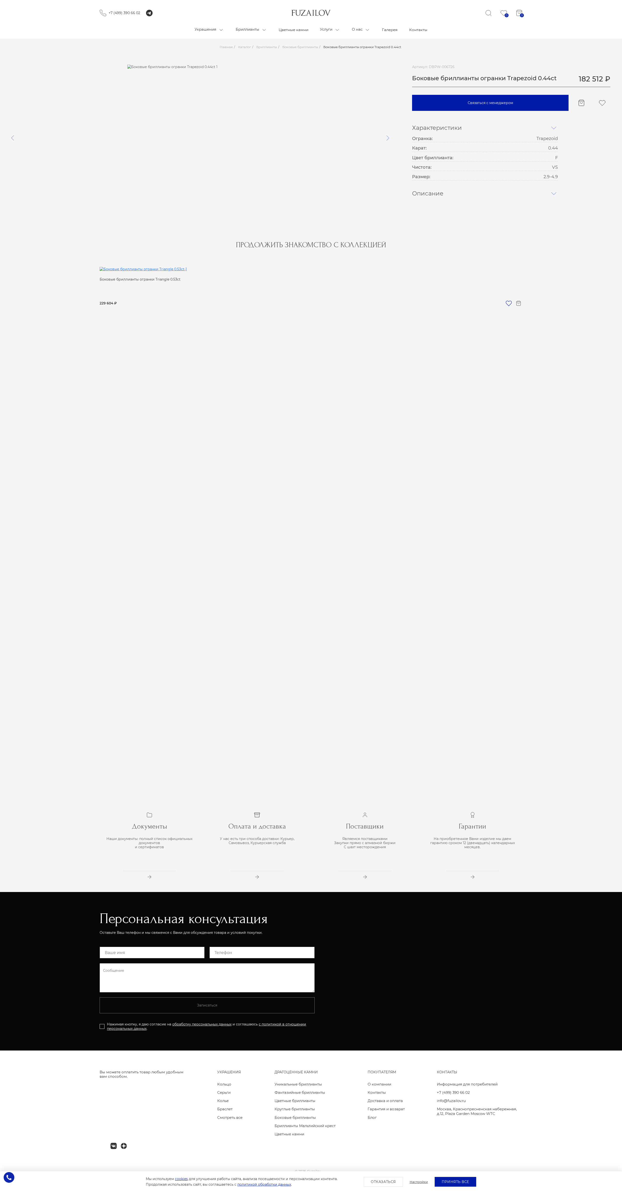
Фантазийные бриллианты (300, 1092)
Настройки (419, 1182)
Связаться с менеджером (490, 103)
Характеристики (437, 128)
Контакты (377, 1092)
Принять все (455, 1182)
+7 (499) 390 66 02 (124, 13)
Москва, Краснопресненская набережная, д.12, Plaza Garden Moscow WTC (477, 1111)
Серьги (224, 1092)
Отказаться (383, 1182)
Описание (427, 193)
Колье (223, 1100)
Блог (372, 1117)
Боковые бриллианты (295, 1117)
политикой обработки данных (264, 1184)
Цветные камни (289, 1134)
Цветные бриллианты (295, 1100)
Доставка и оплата (385, 1100)
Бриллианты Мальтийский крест (305, 1125)
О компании (379, 1084)
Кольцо (224, 1084)
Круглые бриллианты (295, 1109)
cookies (181, 1179)
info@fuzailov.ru (451, 1100)
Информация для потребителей (467, 1084)
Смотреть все (229, 1117)
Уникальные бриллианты (298, 1084)
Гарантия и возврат (386, 1109)
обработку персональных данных (202, 1024)
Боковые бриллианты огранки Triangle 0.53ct (140, 279)
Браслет (225, 1109)
